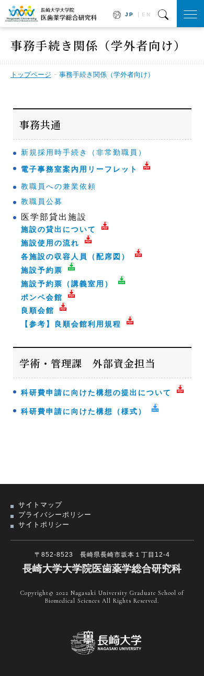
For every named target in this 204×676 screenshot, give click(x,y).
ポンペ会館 (42, 297)
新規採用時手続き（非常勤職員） (83, 152)
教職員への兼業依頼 (58, 186)
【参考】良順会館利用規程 (71, 324)
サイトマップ (40, 505)
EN (146, 14)
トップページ (30, 74)
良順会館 (37, 310)
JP (129, 14)
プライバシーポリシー (55, 515)
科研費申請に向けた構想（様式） (83, 411)
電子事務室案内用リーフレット (79, 169)
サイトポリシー (44, 524)
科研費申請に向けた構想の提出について (96, 392)
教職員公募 (42, 201)
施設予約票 (42, 270)
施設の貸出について (58, 229)
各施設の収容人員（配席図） (75, 256)
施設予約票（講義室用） (67, 283)
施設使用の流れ (50, 243)
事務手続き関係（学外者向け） (106, 74)
